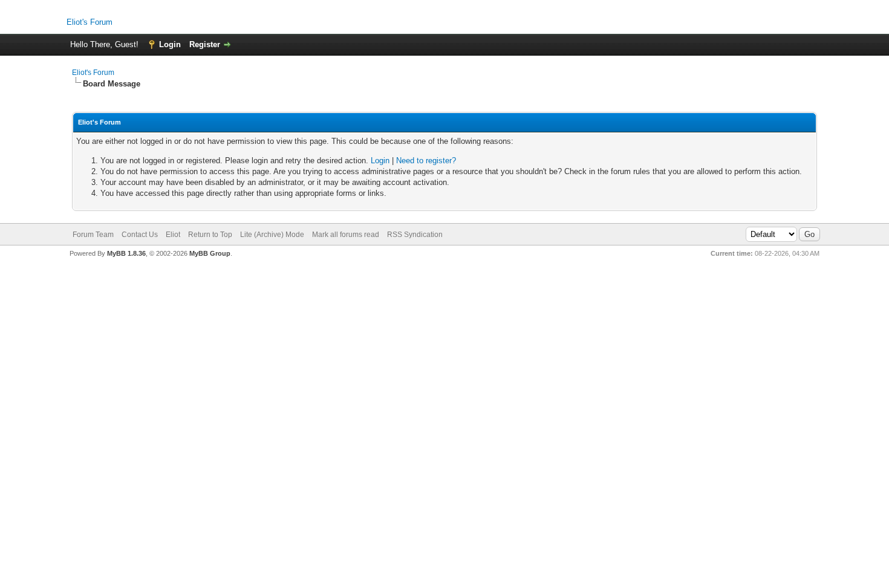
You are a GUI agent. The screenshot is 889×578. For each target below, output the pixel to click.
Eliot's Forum (89, 22)
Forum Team (93, 234)
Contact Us (140, 234)
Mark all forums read (345, 234)
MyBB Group (209, 253)
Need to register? (426, 160)
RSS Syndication (415, 234)
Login (170, 44)
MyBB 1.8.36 (126, 253)
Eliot (173, 234)
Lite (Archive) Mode (272, 234)
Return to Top (210, 234)
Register (204, 44)
